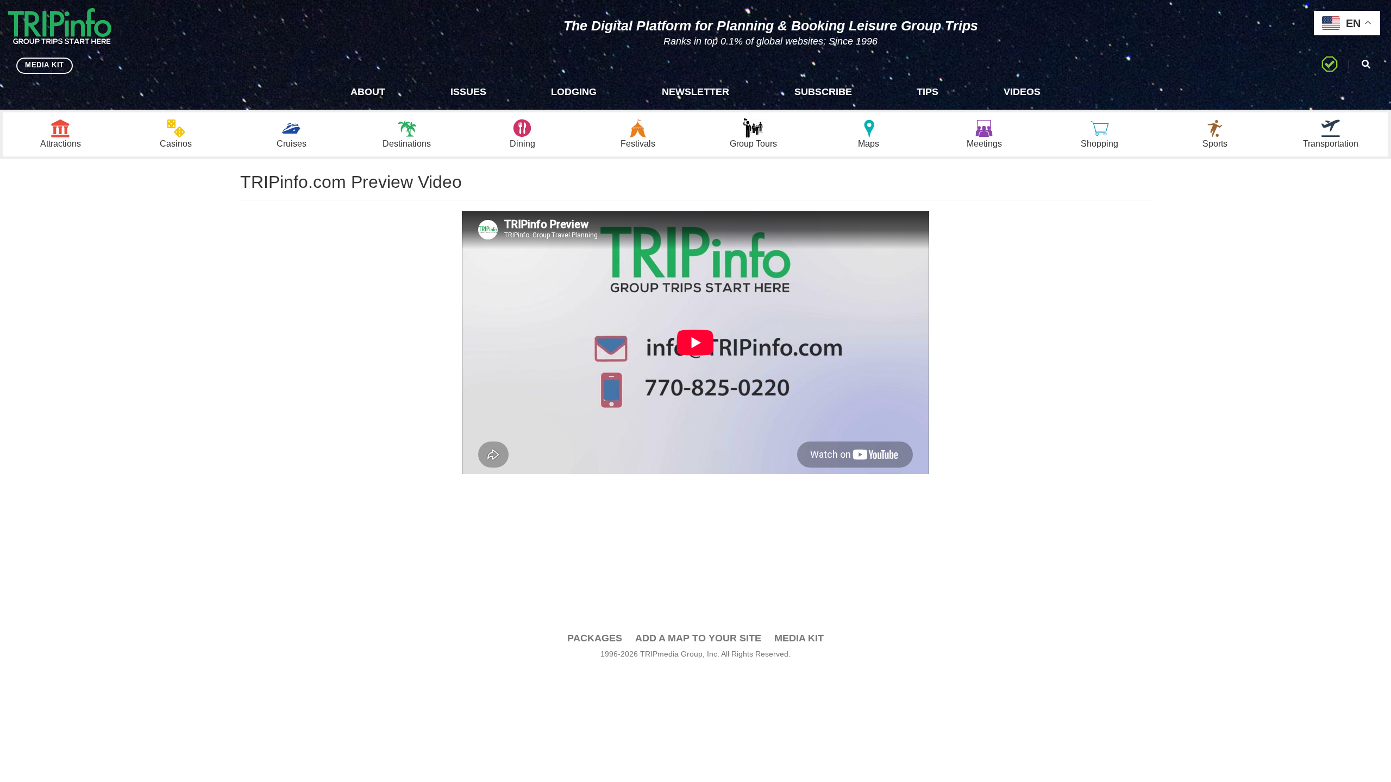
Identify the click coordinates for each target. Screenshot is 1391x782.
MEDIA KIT (44, 65)
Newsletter (695, 91)
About (367, 91)
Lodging (574, 91)
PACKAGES (594, 638)
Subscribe (823, 91)
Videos (1022, 91)
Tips (927, 91)
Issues (468, 91)
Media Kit (799, 638)
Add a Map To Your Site (698, 638)
